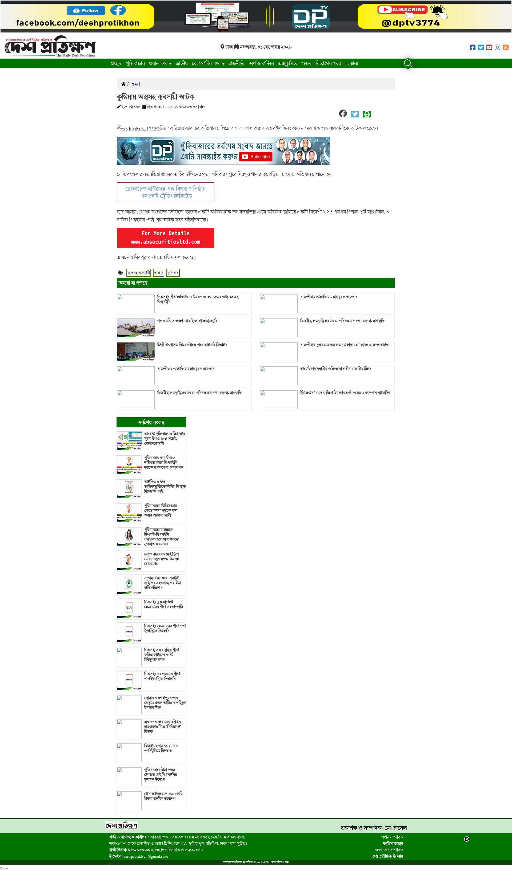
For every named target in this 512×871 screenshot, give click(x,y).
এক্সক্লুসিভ (287, 63)
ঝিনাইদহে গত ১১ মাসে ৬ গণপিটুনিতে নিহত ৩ (161, 748)
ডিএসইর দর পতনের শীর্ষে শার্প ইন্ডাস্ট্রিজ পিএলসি (162, 676)
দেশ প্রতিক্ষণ (131, 107)
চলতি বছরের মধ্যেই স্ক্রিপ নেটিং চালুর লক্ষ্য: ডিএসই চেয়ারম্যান (161, 559)
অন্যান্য (351, 63)
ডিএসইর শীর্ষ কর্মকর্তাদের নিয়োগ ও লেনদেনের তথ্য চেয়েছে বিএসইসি (198, 299)
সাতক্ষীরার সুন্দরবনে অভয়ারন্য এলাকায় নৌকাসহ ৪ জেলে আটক (344, 344)
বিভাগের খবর (328, 63)
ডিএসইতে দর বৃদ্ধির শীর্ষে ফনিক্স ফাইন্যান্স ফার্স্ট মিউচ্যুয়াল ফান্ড (161, 655)
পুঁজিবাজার (135, 63)
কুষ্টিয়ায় (173, 273)
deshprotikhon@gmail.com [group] (138, 856)
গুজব (306, 63)
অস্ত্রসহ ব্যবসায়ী (138, 273)
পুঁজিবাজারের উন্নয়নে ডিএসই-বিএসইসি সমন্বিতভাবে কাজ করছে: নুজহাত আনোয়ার (161, 536)
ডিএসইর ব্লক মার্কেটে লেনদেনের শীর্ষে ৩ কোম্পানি (163, 604)
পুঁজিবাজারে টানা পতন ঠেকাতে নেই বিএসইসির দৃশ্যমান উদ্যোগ (160, 774)
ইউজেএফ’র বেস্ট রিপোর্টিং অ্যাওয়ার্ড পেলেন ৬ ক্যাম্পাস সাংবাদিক (345, 392)
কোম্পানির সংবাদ (208, 63)
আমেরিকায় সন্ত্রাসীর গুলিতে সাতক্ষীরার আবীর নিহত (335, 368)
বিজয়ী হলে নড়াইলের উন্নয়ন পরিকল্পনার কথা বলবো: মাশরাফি (199, 392)
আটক (158, 273)
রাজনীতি (237, 63)
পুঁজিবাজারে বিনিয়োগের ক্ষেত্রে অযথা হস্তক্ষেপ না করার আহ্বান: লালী (160, 510)
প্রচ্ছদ (116, 63)
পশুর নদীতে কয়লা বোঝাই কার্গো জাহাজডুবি (187, 320)
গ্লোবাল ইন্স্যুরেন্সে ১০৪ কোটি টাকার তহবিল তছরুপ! (163, 796)
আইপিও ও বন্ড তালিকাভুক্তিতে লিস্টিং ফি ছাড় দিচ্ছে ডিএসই (165, 486)
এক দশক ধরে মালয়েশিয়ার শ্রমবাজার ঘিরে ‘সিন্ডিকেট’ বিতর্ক (162, 726)
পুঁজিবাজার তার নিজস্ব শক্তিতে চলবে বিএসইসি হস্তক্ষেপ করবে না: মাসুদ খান (163, 462)
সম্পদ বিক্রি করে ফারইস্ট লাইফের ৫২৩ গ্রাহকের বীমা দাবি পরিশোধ (162, 583)
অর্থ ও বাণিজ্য (261, 63)
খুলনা (135, 84)
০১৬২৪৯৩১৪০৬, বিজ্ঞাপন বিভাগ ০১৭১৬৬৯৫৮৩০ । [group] (157, 850)
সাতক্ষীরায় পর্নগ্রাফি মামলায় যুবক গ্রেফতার (186, 368)
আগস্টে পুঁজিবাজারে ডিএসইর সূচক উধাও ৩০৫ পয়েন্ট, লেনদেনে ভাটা (164, 438)
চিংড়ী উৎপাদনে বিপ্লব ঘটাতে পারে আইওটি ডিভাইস (192, 344)
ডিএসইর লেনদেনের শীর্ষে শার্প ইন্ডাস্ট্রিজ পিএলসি (165, 628)
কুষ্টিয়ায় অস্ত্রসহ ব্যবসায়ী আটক (155, 97)
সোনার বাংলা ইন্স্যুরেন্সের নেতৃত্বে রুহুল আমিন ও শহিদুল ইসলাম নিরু (165, 703)
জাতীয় (181, 63)
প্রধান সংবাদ (160, 63)
